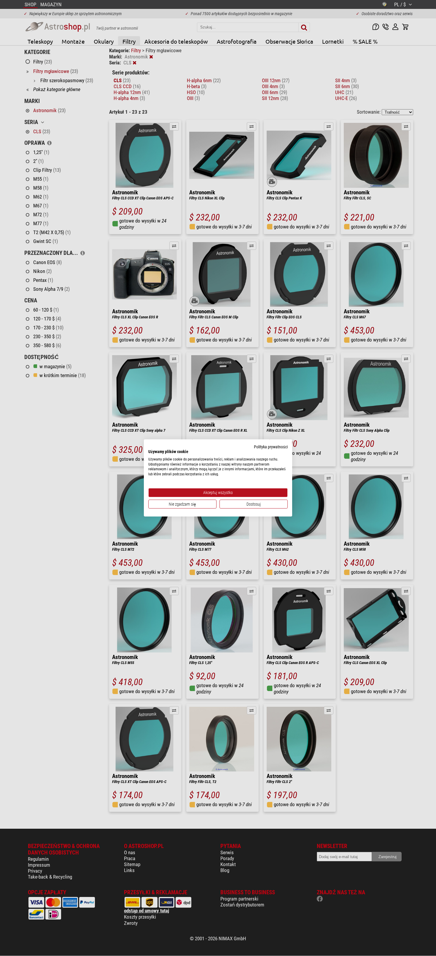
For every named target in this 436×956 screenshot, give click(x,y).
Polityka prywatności (271, 446)
